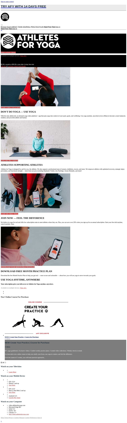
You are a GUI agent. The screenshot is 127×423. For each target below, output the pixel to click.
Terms (6, 418)
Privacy (11, 418)
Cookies (16, 418)
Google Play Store (14, 398)
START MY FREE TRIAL (9, 214)
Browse (4, 27)
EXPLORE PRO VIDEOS (9, 160)
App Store (12, 385)
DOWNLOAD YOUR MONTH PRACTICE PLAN (18, 267)
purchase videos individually (17, 66)
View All (23, 56)
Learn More (12, 372)
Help (2, 418)
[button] (1, 25)
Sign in (57, 27)
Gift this (3, 66)
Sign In (14, 29)
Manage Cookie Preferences (28, 418)
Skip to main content (7, 1)
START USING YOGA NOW (10, 107)
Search (9, 27)
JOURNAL (26, 27)
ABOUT (14, 27)
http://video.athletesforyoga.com (19, 414)
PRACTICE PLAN (37, 27)
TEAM (20, 27)
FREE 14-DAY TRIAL (8, 52)
